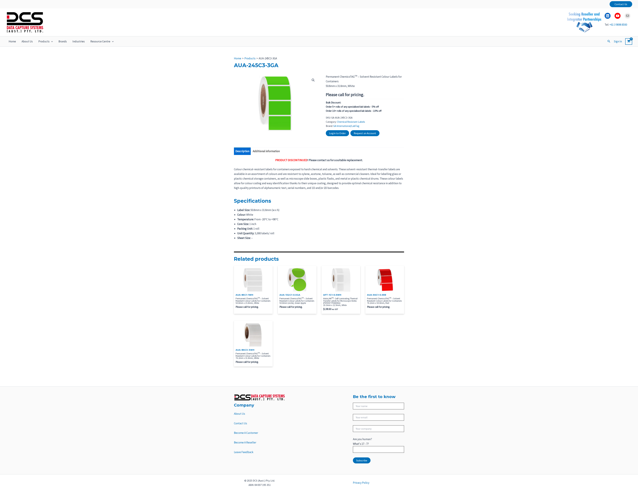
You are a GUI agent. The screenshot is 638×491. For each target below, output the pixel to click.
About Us (27, 41)
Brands (62, 41)
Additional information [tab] (266, 151)
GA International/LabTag (346, 126)
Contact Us (240, 423)
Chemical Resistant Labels (351, 121)
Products (44, 41)
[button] (621, 4)
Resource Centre (100, 41)
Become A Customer (246, 433)
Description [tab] (242, 151)
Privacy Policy (361, 483)
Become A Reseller (245, 442)
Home (12, 41)
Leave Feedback (243, 452)
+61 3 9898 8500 (618, 24)
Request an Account (365, 133)
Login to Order (337, 133)
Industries (78, 41)
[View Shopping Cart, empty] (628, 41)
